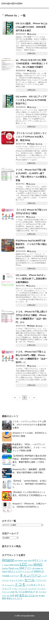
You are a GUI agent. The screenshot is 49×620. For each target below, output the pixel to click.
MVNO (37, 564)
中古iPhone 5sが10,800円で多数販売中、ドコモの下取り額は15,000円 (31, 244)
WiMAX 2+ (39, 571)
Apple (25, 560)
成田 (17, 595)
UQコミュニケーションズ (20, 571)
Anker (20, 560)
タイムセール (9, 585)
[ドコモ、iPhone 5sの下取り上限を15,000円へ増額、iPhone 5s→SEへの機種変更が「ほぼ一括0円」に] (7, 356)
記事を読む (31, 53)
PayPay (5, 568)
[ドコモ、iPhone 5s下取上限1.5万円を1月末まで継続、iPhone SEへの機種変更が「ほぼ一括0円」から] (7, 316)
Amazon (8, 560)
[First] (14, 397)
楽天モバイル (27, 595)
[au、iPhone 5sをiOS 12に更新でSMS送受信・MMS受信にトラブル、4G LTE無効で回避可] (7, 64)
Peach (11, 568)
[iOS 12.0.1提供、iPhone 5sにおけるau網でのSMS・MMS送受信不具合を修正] (7, 28)
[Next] (29, 397)
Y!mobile (5, 576)
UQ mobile (36, 568)
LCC (23, 564)
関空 (36, 595)
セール (29, 580)
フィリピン (41, 589)
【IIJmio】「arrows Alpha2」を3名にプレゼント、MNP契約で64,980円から (29, 484)
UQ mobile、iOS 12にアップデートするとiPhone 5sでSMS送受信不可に (31, 100)
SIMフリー (25, 568)
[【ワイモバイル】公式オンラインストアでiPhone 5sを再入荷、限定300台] (7, 137)
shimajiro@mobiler (12, 3)
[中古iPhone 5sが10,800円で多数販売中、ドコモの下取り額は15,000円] (7, 245)
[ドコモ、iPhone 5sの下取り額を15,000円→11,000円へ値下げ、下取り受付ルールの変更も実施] (7, 174)
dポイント (38, 560)
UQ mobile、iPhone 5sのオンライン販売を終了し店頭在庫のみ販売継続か (31, 278)
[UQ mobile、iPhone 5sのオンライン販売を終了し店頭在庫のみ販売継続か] (7, 279)
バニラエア (32, 589)
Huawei (6, 565)
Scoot (17, 568)
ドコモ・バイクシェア (20, 589)
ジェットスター (16, 580)
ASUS (30, 560)
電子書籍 (42, 595)
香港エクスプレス (14, 598)
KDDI (11, 565)
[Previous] (19, 397)
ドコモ (20, 584)
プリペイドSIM (8, 592)
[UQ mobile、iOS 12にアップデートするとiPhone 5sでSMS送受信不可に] (7, 101)
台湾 (12, 595)
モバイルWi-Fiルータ (26, 591)
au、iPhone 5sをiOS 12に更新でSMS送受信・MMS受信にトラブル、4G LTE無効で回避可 (32, 63)
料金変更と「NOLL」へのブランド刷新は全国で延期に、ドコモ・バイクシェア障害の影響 (29, 447)
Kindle (16, 565)
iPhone (31, 144)
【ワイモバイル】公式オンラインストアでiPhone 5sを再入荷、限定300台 (31, 137)
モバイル (32, 34)
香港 (4, 598)
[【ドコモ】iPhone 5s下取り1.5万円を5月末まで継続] (7, 214)
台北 (7, 595)
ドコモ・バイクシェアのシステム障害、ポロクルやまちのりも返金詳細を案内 (29, 424)
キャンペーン (30, 575)
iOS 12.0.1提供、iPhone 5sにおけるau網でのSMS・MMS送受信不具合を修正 (31, 27)
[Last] (34, 397)
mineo (30, 565)
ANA (16, 560)
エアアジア (14, 576)
